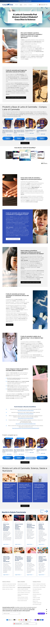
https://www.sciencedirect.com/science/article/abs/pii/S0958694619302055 (25, 428)
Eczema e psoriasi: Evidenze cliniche (8, 587)
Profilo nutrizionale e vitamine (23, 597)
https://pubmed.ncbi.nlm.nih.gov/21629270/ (25, 418)
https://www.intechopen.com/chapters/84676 (26, 410)
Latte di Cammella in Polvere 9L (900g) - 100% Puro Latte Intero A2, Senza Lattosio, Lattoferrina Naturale (19, 131)
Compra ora (9, 324)
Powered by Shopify (28, 621)
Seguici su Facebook (36, 599)
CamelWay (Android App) (37, 602)
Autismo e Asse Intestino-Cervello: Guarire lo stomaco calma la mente (43, 559)
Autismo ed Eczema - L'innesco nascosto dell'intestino (42, 527)
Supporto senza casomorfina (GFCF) (8, 585)
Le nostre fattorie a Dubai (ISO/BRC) (39, 587)
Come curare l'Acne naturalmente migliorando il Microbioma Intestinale (6, 527)
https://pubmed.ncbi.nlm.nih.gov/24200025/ (25, 413)
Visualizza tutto (25, 143)
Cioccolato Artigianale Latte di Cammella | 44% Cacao (30, 130)
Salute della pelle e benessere (23, 598)
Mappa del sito (35, 601)
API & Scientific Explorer (37, 604)
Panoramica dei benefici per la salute (24, 585)
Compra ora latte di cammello (13, 238)
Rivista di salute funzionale (22, 600)
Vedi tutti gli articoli (42, 511)
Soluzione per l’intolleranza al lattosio (24, 590)
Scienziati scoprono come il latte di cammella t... (9, 486)
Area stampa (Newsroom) (37, 589)
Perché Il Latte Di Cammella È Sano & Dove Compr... (24, 486)
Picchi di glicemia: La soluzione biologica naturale (29, 559)
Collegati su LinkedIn (36, 597)
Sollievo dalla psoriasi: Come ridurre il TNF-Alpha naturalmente (6, 559)
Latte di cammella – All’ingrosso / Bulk (39, 585)
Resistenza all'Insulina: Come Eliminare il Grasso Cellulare (31, 526)
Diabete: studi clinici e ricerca (7, 589)
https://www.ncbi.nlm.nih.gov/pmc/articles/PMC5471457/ (26, 423)
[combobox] (19, 624)
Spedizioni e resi (35, 590)
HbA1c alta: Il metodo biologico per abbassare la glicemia (19, 558)
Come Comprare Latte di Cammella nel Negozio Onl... (39, 486)
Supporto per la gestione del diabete (24, 587)
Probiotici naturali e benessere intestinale (23, 595)
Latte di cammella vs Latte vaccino (24, 592)
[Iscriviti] (19, 613)
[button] (17, 5)
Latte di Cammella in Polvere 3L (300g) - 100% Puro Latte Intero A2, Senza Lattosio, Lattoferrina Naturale (7, 131)
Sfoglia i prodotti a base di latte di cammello (16, 97)
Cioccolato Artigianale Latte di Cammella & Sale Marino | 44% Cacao (42, 131)
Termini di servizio (36, 592)
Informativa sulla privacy (37, 594)
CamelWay (23, 621)
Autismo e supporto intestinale (23, 589)
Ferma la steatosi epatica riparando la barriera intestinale (19, 527)
